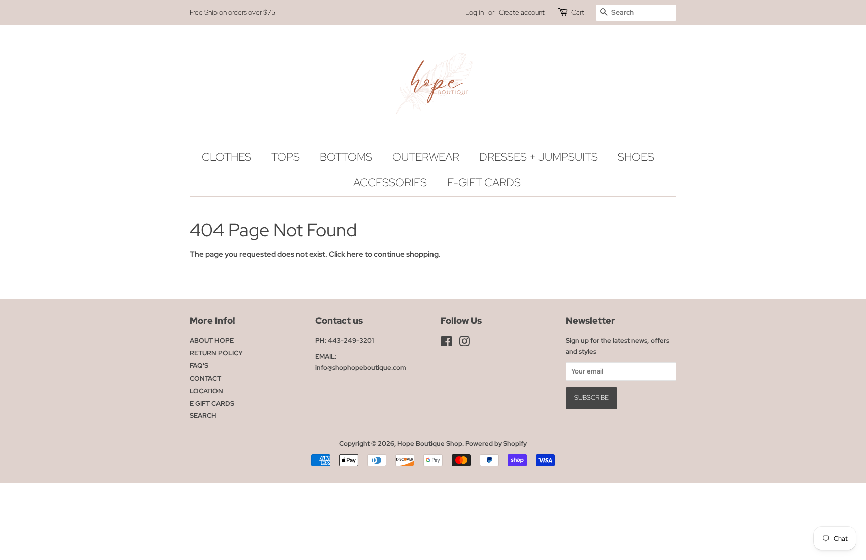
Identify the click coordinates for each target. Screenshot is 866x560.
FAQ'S (199, 365)
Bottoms (346, 157)
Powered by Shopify (496, 443)
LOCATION (206, 391)
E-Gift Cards (484, 182)
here (355, 254)
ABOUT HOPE (212, 340)
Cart (577, 12)
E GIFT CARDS (212, 403)
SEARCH (203, 415)
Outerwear (425, 157)
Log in (474, 12)
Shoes (636, 157)
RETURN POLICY (216, 353)
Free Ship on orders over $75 (232, 12)
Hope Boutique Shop (429, 443)
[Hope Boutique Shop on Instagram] (464, 343)
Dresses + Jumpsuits (538, 157)
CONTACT (205, 378)
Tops (285, 157)
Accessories (390, 182)
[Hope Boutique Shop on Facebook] (446, 343)
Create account (522, 12)
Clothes (226, 157)
